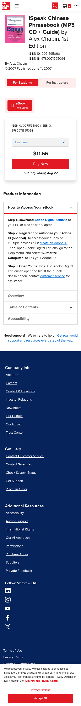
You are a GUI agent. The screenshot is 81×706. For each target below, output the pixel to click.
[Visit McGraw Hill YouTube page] (8, 608)
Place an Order (16, 489)
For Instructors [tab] (57, 82)
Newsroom (13, 407)
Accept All (40, 698)
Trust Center (15, 432)
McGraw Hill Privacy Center (41, 681)
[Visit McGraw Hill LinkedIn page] (8, 590)
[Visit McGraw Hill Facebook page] (8, 617)
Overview (16, 296)
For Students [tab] (22, 82)
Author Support (17, 521)
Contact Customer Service (25, 456)
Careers (11, 383)
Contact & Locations (20, 391)
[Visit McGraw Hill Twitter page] (8, 626)
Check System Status (21, 472)
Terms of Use (12, 650)
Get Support (14, 481)
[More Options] (76, 6)
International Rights (20, 529)
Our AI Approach (18, 537)
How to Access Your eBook (30, 207)
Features (21, 142)
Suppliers (12, 562)
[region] (40, 685)
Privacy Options (40, 690)
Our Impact (14, 424)
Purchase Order (17, 554)
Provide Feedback (19, 570)
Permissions (14, 546)
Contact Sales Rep (19, 464)
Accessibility (18, 319)
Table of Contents (23, 307)
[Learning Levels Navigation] (16, 5)
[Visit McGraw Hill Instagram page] (8, 599)
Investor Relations (19, 399)
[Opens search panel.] (55, 5)
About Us (12, 374)
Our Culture (14, 416)
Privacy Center (14, 657)
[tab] (19, 105)
